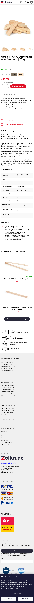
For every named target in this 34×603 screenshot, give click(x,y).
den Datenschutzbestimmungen (9, 555)
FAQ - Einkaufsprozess (7, 362)
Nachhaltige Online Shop (7, 408)
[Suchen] (21, 2)
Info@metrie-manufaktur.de (8, 463)
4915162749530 (10, 462)
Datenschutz (4, 438)
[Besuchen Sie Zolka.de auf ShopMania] (21, 571)
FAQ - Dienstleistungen (7, 385)
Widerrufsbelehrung (6, 442)
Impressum (4, 432)
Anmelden (17, 551)
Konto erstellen (5, 373)
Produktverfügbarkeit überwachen (13, 124)
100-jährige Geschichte (7, 413)
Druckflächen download (7, 389)
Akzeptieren (25, 599)
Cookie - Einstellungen (7, 444)
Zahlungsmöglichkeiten (7, 370)
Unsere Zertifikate (5, 415)
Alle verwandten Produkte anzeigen (17, 319)
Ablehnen (9, 599)
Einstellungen (17, 593)
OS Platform (4, 440)
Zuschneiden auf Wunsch (8, 391)
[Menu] (31, 2)
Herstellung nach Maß (7, 394)
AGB (2, 434)
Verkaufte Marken (5, 417)
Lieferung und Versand (7, 364)
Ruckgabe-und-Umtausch (8, 366)
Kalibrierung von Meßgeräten (9, 396)
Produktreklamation (6, 368)
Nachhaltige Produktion (7, 410)
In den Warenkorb (19, 86)
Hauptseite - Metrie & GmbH (9, 419)
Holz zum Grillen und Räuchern (22, 175)
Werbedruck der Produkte (8, 387)
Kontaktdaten (4, 436)
